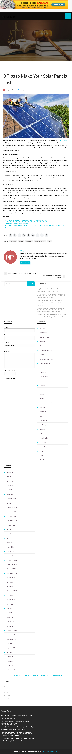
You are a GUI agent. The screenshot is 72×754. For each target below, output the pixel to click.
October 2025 (11, 516)
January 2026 (11, 503)
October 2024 (11, 569)
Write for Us (44, 675)
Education (43, 372)
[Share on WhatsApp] (24, 235)
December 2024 (12, 560)
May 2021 (10, 608)
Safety (42, 433)
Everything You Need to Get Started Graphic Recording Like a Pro (26, 220)
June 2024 (10, 586)
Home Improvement (46, 403)
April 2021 (10, 613)
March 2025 (10, 547)
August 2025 (11, 525)
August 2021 (11, 599)
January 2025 (11, 556)
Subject (6, 342)
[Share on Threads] (42, 235)
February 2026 (11, 498)
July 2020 (10, 652)
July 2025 (10, 529)
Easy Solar (63, 140)
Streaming (43, 442)
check (21, 241)
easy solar (29, 241)
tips (49, 241)
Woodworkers (44, 460)
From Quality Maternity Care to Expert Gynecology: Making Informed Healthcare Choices (51, 302)
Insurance (43, 412)
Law (41, 416)
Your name (7, 327)
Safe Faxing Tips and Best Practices (16, 223)
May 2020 (10, 657)
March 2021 (10, 617)
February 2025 (11, 551)
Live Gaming (43, 420)
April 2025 (10, 542)
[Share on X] (15, 235)
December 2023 (12, 591)
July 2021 (10, 604)
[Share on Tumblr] (37, 235)
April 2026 (10, 490)
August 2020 (11, 648)
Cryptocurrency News (46, 359)
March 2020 (10, 665)
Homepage (6, 66)
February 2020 (11, 670)
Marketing (43, 425)
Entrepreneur (44, 376)
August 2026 (11, 472)
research (42, 429)
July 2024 (10, 582)
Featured (42, 381)
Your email (7, 335)
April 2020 (10, 661)
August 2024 (11, 577)
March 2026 (10, 494)
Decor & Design (45, 363)
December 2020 (12, 630)
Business (13, 241)
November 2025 (12, 512)
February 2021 (11, 621)
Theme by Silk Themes (50, 751)
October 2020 (11, 639)
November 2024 (12, 564)
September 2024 (12, 573)
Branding (42, 341)
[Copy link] (46, 235)
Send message (10, 378)
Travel (42, 455)
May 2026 (10, 485)
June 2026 (10, 481)
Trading (42, 451)
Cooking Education (46, 350)
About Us (25, 675)
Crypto (42, 354)
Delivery (42, 368)
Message (7, 351)
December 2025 (12, 507)
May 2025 (10, 538)
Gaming (42, 394)
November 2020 (12, 635)
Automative (43, 332)
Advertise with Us (56, 675)
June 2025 (10, 534)
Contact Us (16, 675)
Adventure (43, 328)
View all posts (25, 263)
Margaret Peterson (12, 90)
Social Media (44, 438)
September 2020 (12, 643)
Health (42, 398)
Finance (42, 385)
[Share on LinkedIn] (19, 235)
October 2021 (11, 595)
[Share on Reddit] (33, 235)
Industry (42, 407)
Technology (43, 447)
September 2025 (12, 520)
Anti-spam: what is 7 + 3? (11, 370)
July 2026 (10, 477)
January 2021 (11, 626)
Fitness (42, 390)
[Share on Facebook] (10, 235)
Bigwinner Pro (44, 337)
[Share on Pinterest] (28, 235)
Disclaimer (34, 675)
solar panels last (40, 241)
